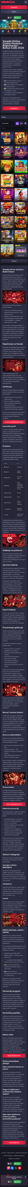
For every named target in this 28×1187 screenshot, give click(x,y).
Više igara (14, 261)
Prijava (14, 11)
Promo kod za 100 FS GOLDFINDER (14, 422)
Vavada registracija (14, 1142)
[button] (2, 24)
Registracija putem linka (14, 1055)
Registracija (14, 7)
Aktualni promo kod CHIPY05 (14, 804)
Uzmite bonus (14, 108)
